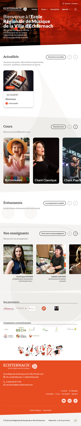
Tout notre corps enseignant (52, 233)
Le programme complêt (54, 203)
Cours (43, 9)
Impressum (47, 410)
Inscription (54, 9)
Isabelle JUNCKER (58, 277)
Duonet (67, 3)
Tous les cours (58, 127)
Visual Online (65, 420)
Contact (75, 3)
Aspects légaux (35, 410)
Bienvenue (10, 99)
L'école (34, 9)
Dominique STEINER (24, 277)
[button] (75, 127)
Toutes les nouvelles (56, 57)
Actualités (50, 394)
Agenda (65, 9)
